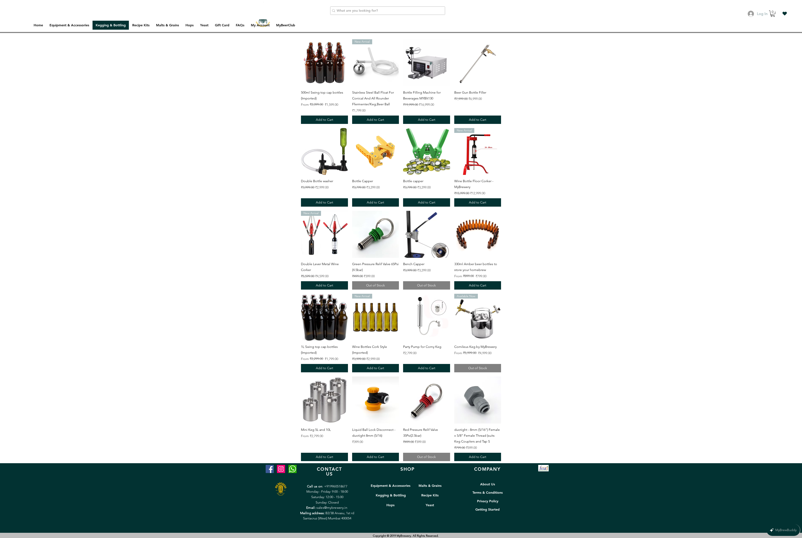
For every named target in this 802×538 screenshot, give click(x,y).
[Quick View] (324, 62)
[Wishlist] (784, 13)
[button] (773, 13)
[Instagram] (281, 469)
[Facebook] (270, 469)
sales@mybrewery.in (331, 508)
